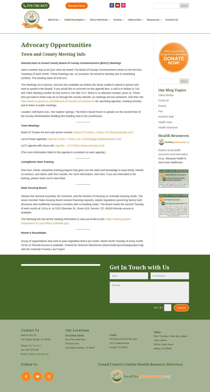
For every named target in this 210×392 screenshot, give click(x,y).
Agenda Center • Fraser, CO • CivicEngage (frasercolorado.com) (84, 139)
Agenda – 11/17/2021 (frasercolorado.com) (79, 145)
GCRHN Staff (166, 116)
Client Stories (166, 95)
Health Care (165, 122)
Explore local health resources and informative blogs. (173, 154)
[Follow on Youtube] (117, 5)
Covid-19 (163, 100)
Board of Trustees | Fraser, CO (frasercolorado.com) (103, 132)
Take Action (134, 20)
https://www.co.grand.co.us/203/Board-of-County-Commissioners (58, 101)
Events (118, 20)
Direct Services (99, 20)
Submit (181, 307)
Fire (160, 111)
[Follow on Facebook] (112, 5)
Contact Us (171, 20)
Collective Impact (74, 20)
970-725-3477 (37, 5)
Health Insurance (168, 127)
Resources (153, 20)
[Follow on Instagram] (123, 5)
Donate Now (76, 5)
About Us (53, 20)
